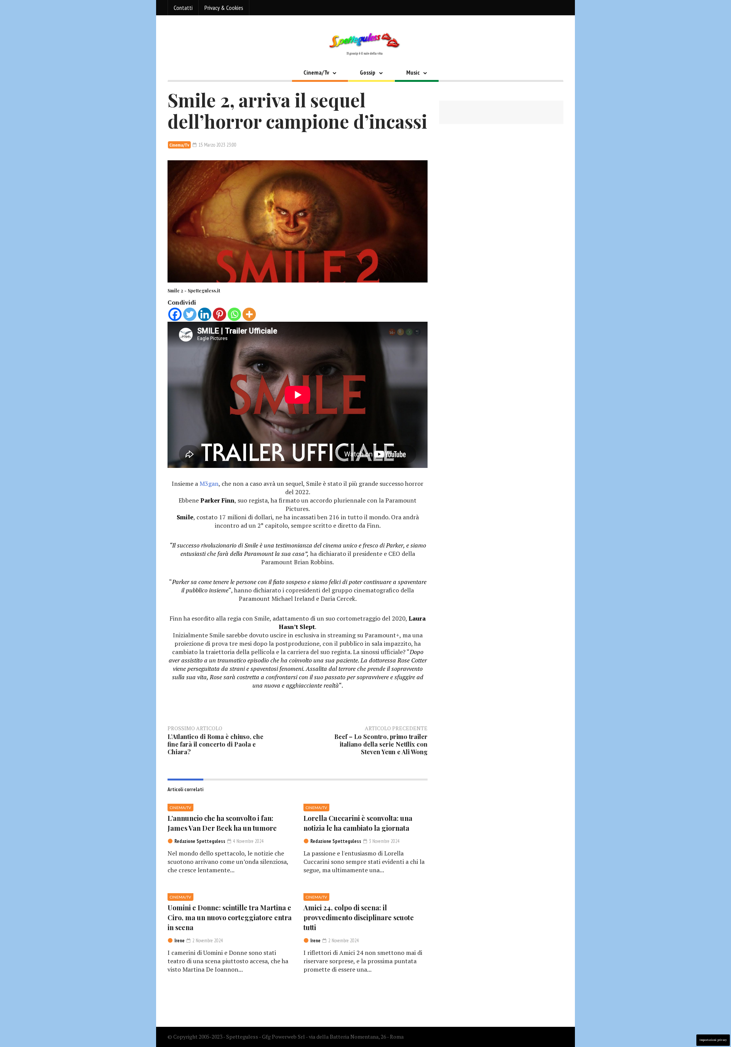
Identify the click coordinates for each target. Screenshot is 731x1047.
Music (413, 72)
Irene (179, 940)
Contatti (183, 7)
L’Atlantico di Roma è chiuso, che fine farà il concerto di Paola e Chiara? (215, 744)
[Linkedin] (204, 314)
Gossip (367, 72)
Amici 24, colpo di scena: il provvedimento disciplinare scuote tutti (358, 917)
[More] (249, 314)
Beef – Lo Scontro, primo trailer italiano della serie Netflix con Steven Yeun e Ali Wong (381, 744)
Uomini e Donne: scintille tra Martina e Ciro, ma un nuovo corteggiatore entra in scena (230, 917)
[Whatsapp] (234, 314)
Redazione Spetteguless (199, 841)
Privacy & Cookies (223, 7)
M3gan (209, 483)
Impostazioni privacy (713, 1040)
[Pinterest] (219, 314)
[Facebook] (175, 314)
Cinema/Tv (316, 72)
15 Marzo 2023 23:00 (216, 145)
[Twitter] (189, 314)
